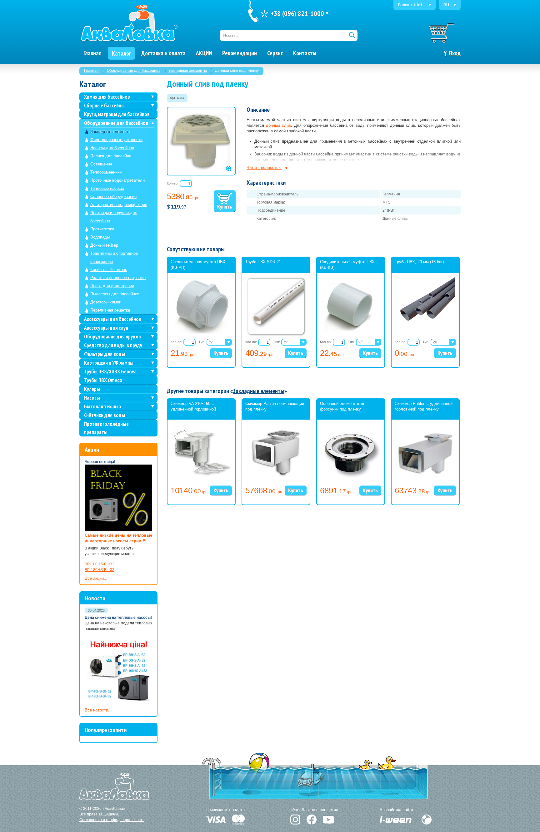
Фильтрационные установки (116, 139)
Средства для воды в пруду (113, 345)
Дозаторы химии (105, 302)
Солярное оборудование (113, 196)
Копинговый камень (108, 269)
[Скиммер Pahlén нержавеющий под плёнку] (276, 482)
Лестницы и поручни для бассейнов (113, 216)
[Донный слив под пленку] (201, 141)
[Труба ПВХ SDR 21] (276, 335)
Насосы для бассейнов (112, 147)
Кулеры (92, 389)
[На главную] (128, 23)
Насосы (92, 397)
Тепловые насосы (107, 188)
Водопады (100, 237)
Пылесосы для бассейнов (114, 294)
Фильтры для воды (104, 354)
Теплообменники (106, 172)
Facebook (312, 820)
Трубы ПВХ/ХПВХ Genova (110, 371)
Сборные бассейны (104, 105)
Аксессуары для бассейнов (112, 319)
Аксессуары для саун (106, 327)
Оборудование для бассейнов (133, 70)
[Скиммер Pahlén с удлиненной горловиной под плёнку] (425, 482)
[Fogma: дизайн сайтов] (427, 820)
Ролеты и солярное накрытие (118, 277)
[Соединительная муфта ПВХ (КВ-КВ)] (350, 335)
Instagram (295, 820)
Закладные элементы (187, 70)
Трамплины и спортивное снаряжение (114, 257)
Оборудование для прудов (112, 336)
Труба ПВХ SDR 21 (263, 261)
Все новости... (98, 710)
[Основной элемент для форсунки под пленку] (350, 482)
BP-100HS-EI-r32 (99, 564)
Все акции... (96, 578)
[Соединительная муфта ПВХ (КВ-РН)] (201, 335)
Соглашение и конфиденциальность (111, 820)
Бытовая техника (102, 406)
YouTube (328, 820)
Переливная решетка (110, 310)
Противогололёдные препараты (106, 428)
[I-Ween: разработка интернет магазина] (396, 819)
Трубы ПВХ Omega (103, 380)
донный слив (278, 125)
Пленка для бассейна (110, 156)
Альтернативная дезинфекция (118, 204)
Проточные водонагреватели (117, 180)
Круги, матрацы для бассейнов (117, 114)
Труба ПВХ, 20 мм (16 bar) (419, 261)
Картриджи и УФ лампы (108, 362)
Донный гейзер (104, 245)
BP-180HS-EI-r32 (99, 570)
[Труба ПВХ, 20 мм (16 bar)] (425, 335)
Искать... (230, 35)
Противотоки (102, 229)
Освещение (101, 164)
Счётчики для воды (104, 415)
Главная (91, 70)
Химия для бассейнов (107, 96)
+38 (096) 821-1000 (297, 13)
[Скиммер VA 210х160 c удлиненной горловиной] (201, 482)
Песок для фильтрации (112, 285)
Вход (455, 53)
